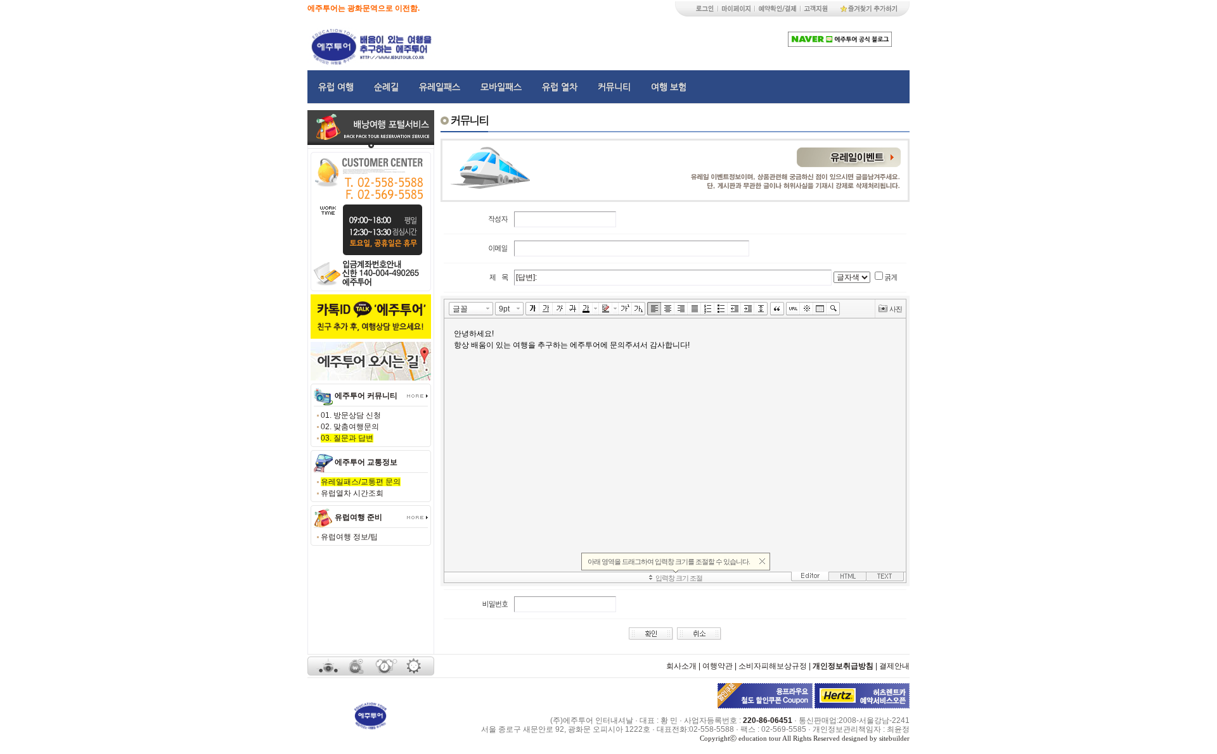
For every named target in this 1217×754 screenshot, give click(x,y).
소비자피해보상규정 (772, 666)
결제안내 (894, 666)
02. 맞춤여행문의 (350, 426)
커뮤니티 (614, 87)
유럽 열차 (559, 87)
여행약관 (717, 666)
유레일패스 (439, 87)
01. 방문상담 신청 (351, 415)
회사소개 (681, 666)
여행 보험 (668, 87)
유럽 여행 (336, 87)
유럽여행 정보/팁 (349, 536)
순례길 (386, 87)
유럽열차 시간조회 (352, 493)
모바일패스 (501, 87)
